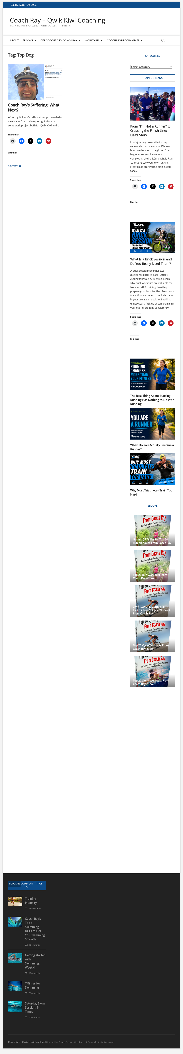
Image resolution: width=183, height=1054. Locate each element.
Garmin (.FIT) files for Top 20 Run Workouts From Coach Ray (152, 541)
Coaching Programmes (123, 40)
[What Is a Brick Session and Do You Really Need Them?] (152, 237)
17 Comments (33, 993)
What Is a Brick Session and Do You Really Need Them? (151, 261)
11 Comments (33, 1017)
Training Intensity (31, 901)
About (14, 40)
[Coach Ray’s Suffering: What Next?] (36, 82)
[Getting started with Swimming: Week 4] (15, 955)
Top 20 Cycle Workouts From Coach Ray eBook (151, 646)
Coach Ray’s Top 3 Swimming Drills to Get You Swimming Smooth (35, 929)
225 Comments (34, 908)
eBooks (28, 40)
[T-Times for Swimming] (15, 983)
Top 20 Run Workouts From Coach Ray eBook (150, 576)
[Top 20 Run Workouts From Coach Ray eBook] (152, 566)
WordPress (79, 1042)
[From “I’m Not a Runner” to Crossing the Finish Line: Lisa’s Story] (152, 104)
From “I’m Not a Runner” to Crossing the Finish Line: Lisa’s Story (150, 130)
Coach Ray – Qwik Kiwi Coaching (57, 20)
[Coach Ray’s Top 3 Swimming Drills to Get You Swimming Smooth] (15, 918)
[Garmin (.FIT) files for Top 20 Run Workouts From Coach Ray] (152, 530)
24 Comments (33, 945)
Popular (14, 883)
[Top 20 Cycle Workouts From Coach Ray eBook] (152, 636)
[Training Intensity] (15, 898)
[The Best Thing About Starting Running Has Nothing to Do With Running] (152, 374)
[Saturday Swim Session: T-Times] (15, 1003)
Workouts (92, 40)
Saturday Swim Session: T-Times (35, 1007)
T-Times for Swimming (32, 985)
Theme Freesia (65, 1042)
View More (17, 166)
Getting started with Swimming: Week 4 (35, 961)
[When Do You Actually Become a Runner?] (152, 424)
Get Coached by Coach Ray (59, 40)
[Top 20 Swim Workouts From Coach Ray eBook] (152, 671)
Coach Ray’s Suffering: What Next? (33, 107)
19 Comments (33, 973)
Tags (39, 883)
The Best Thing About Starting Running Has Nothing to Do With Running (152, 400)
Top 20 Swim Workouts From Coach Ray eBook (151, 682)
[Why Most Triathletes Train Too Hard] (152, 469)
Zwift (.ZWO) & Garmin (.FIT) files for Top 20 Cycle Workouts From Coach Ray (152, 610)
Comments (27, 885)
